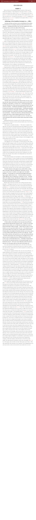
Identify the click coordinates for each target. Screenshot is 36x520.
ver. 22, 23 (11, 19)
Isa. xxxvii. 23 (16, 80)
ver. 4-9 (31, 14)
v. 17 (19, 264)
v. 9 (21, 147)
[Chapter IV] (29, 1)
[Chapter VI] (34, 1)
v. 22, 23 (24, 311)
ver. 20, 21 (30, 17)
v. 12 (24, 196)
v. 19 (9, 249)
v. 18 (9, 278)
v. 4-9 (30, 140)
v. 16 (31, 256)
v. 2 (3, 67)
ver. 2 (19, 13)
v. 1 (3, 41)
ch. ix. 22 (14, 49)
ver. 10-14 (24, 16)
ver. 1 (27, 11)
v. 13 (22, 190)
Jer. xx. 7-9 (18, 306)
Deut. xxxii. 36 (21, 218)
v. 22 (25, 300)
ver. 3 (6, 14)
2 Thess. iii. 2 (28, 191)
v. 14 (22, 202)
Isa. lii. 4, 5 (12, 56)
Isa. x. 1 (8, 187)
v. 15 (32, 250)
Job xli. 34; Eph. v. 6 (12, 91)
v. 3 (19, 124)
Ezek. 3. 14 (31, 340)
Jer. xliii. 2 (23, 93)
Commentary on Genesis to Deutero (11, 1)
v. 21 (6, 282)
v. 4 (12, 158)
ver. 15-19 (11, 17)
